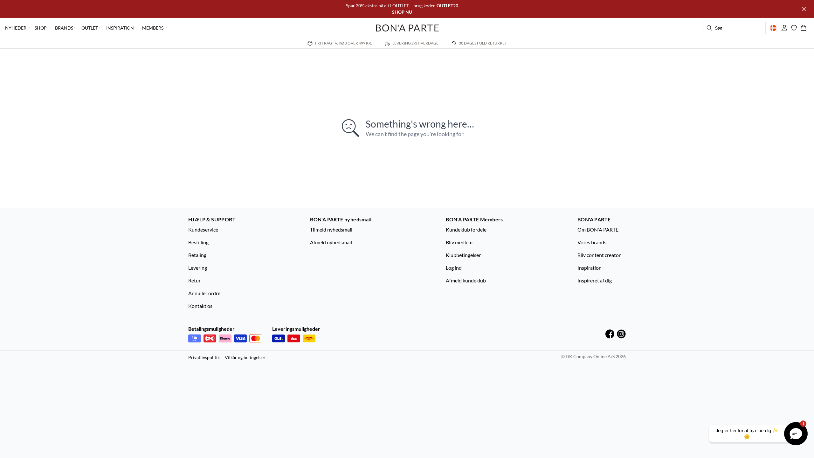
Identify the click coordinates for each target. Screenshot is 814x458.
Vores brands (591, 242)
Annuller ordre (204, 293)
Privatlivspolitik (204, 357)
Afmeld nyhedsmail (331, 242)
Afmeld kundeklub (466, 280)
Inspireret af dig (594, 280)
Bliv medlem (459, 242)
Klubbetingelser (463, 255)
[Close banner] (804, 9)
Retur (194, 280)
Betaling (197, 255)
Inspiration (589, 268)
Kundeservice (203, 229)
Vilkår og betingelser (245, 357)
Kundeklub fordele (466, 229)
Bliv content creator (599, 255)
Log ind (454, 268)
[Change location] (773, 28)
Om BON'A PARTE (597, 229)
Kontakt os (200, 306)
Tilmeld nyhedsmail (331, 229)
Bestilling (198, 242)
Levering (197, 268)
